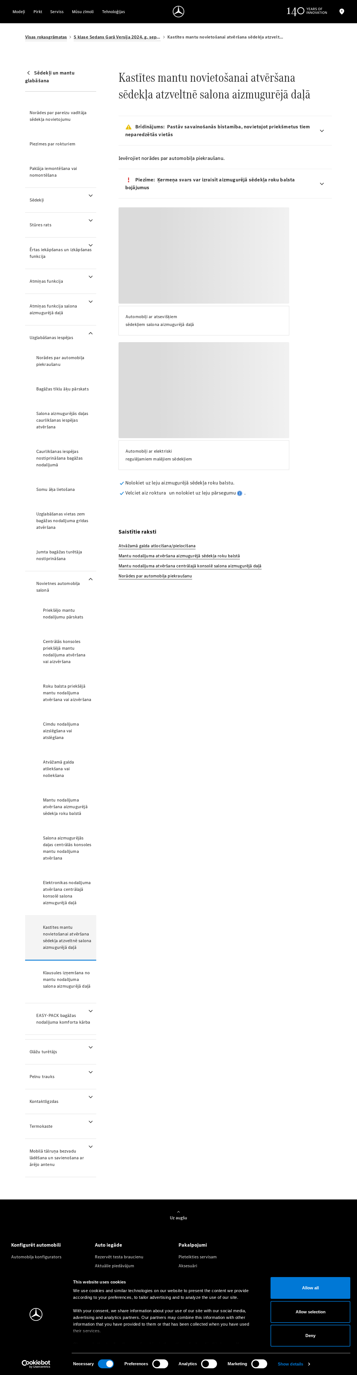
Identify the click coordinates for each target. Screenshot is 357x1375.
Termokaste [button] (41, 1126)
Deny (310, 1335)
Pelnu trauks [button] (42, 1076)
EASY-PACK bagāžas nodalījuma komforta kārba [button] (63, 1018)
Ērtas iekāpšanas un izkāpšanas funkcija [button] (61, 253)
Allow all (310, 1287)
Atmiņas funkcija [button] (46, 281)
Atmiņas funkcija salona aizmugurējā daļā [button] (53, 309)
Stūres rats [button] (40, 225)
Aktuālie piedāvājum (114, 1266)
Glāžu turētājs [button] (43, 1052)
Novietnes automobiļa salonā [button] (58, 586)
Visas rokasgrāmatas (46, 37)
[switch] (160, 1363)
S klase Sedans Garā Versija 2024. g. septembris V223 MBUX (117, 37)
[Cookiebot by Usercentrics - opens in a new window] (36, 1364)
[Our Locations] (342, 11)
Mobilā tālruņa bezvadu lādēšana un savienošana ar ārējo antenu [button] (57, 1157)
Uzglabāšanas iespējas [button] (51, 337)
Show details (290, 1364)
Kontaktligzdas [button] (44, 1101)
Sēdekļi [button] (37, 200)
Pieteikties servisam (197, 1257)
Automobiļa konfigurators (36, 1257)
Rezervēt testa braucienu (119, 1257)
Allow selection (310, 1311)
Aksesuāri (187, 1266)
